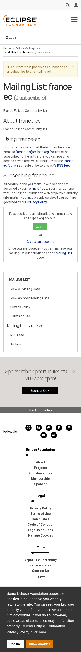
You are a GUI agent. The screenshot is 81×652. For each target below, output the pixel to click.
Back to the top (40, 410)
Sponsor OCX (40, 390)
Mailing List (64, 253)
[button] (73, 66)
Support (40, 576)
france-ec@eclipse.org (32, 152)
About (40, 462)
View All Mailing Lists (25, 289)
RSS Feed (17, 335)
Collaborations (40, 473)
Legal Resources (40, 530)
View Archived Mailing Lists (29, 298)
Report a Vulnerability (40, 560)
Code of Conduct (41, 524)
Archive (15, 344)
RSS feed (64, 165)
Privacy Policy (37, 202)
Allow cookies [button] (39, 644)
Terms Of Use (37, 188)
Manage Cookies (40, 535)
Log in (13, 37)
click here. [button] (39, 632)
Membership (40, 478)
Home (7, 48)
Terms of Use (20, 316)
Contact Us (40, 571)
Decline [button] (15, 644)
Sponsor (40, 484)
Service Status (40, 565)
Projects (40, 468)
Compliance (41, 519)
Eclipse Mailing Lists (28, 48)
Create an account (40, 242)
